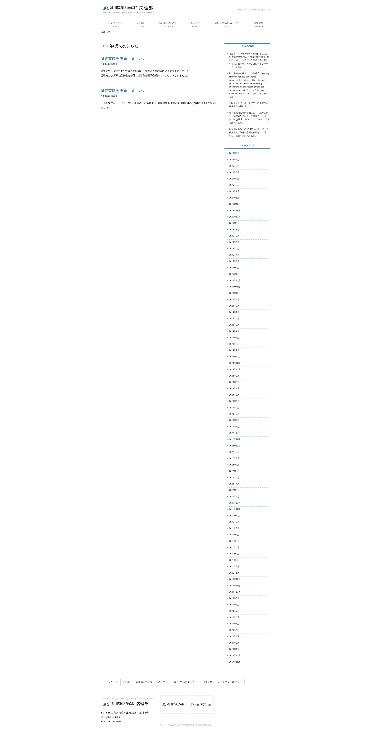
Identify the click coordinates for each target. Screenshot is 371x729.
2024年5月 (234, 325)
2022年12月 (234, 433)
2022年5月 (234, 477)
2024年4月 (234, 331)
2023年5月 (234, 401)
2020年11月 (234, 585)
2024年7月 (234, 312)
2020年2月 (234, 643)
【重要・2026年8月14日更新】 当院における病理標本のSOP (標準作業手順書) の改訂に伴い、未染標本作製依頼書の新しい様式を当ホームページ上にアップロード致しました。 (249, 60)
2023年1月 (234, 426)
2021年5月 (234, 547)
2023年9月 (234, 376)
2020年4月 (234, 630)
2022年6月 (234, 471)
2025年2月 (234, 267)
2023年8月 (234, 382)
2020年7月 (234, 611)
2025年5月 (234, 248)
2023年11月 (234, 363)
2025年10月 (234, 216)
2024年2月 (234, 344)
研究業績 (258, 24)
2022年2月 (234, 496)
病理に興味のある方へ (227, 24)
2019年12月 (234, 655)
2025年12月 (234, 204)
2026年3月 (234, 185)
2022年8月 (234, 458)
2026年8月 (234, 153)
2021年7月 (234, 534)
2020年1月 (234, 649)
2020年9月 (234, 598)
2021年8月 (234, 528)
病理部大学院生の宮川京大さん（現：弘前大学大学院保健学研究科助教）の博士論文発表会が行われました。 (248, 132)
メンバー (195, 24)
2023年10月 (234, 369)
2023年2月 (234, 420)
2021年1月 (234, 573)
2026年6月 (234, 166)
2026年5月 (234, 172)
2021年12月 (234, 503)
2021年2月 (234, 566)
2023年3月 (234, 414)
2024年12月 (234, 280)
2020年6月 (234, 617)
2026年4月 (234, 178)
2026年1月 (234, 197)
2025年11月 (234, 210)
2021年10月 (234, 515)
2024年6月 (234, 318)
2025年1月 (234, 274)
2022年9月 (234, 452)
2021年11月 (234, 509)
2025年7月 (234, 236)
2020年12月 (234, 579)
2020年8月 (234, 604)
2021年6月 (234, 541)
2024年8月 (234, 306)
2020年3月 (234, 636)
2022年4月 (234, 484)
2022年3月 (234, 490)
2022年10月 (234, 445)
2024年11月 (234, 286)
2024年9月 (234, 299)
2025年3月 (234, 261)
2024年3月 (234, 337)
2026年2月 (234, 191)
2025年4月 (234, 255)
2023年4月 (234, 407)
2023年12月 (234, 356)
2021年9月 (234, 522)
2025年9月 (234, 223)
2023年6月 (234, 395)
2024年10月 (234, 293)
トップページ (115, 24)
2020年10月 (234, 592)
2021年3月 (234, 560)
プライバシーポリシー (229, 682)
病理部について (168, 24)
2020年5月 (234, 623)
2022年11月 (234, 439)
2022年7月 (234, 464)
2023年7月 (234, 388)
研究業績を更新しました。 (124, 58)
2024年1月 (234, 350)
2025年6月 (234, 242)
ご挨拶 (141, 24)
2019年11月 (234, 662)
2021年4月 (234, 553)
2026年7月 (234, 159)
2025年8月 (234, 229)
